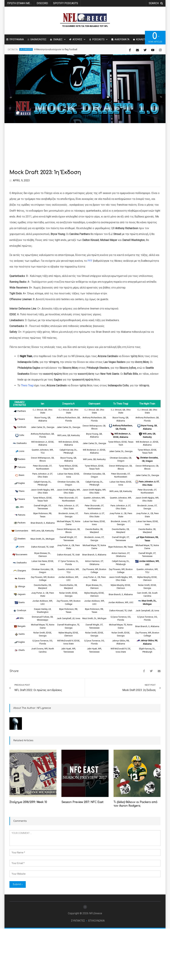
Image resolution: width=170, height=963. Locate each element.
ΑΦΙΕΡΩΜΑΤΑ (122, 39)
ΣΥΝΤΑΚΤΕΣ (78, 920)
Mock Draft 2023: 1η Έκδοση (45, 172)
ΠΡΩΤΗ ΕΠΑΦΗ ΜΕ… (19, 3)
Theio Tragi (27, 385)
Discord (42, 3)
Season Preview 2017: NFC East (82, 802)
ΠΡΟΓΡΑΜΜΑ (16, 39)
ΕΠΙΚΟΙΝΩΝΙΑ (96, 920)
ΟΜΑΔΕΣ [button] (58, 39)
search (154, 3)
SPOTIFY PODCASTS (65, 3)
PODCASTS (98, 39)
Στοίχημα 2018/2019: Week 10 (28, 802)
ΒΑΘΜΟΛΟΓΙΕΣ (38, 39)
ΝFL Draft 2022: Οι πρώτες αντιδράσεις (38, 690)
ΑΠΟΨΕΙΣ (77, 39)
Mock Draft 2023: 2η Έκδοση (139, 690)
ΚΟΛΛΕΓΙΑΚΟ (143, 39)
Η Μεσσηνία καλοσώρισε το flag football (55, 49)
